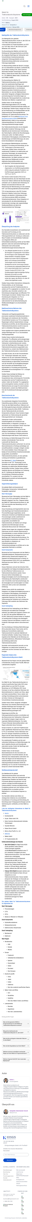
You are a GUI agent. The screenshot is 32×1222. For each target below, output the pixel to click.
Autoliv (7, 813)
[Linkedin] (22, 1205)
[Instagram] (22, 1201)
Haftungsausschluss (21, 1185)
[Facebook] (22, 1197)
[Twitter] (22, 1209)
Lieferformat (19, 1172)
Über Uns (5, 1174)
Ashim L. (8, 22)
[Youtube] (22, 1213)
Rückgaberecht (20, 1179)
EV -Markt (13, 460)
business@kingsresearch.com (9, 1198)
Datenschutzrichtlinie (21, 1181)
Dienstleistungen (7, 1170)
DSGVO (18, 1183)
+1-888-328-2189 (7, 1201)
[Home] (8, 6)
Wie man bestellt (20, 1170)
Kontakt (5, 1178)
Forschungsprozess (8, 1176)
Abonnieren (10, 1160)
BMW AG (7, 834)
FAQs (17, 1177)
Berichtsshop (6, 1172)
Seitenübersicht (7, 1180)
